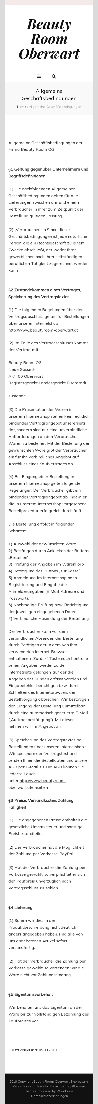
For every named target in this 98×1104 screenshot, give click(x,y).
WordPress (65, 1091)
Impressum (79, 1081)
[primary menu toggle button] (39, 76)
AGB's (17, 1086)
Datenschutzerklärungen (49, 1096)
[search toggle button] (54, 76)
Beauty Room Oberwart (49, 38)
